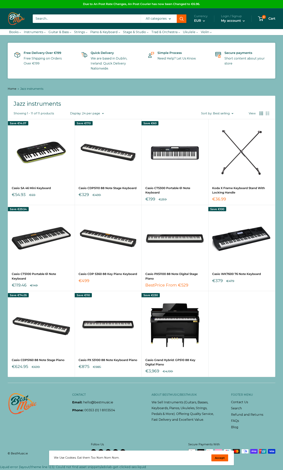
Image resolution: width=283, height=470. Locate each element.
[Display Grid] (261, 113)
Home (12, 88)
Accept (220, 458)
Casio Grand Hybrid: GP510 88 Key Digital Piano (170, 362)
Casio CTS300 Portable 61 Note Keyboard (167, 190)
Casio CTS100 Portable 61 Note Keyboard (34, 276)
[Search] (181, 18)
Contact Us (239, 402)
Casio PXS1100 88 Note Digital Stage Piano (171, 276)
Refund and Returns (247, 414)
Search (236, 408)
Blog (234, 427)
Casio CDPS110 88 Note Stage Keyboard (107, 188)
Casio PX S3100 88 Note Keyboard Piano (108, 360)
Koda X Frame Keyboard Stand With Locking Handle (238, 190)
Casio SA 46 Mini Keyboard (31, 188)
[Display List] (267, 113)
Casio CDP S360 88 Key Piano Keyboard (108, 274)
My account (231, 21)
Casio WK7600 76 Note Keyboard (236, 274)
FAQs (235, 421)
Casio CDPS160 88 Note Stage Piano (38, 360)
